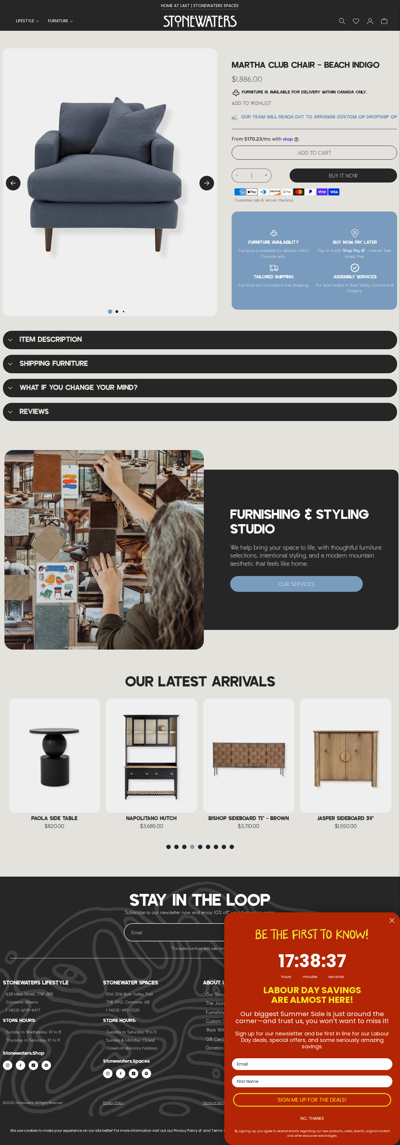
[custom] (7, 1065)
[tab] (110, 311)
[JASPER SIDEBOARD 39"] (248, 755)
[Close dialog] (392, 920)
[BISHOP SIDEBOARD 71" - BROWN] (151, 755)
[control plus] (266, 175)
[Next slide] (206, 183)
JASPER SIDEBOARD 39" (248, 818)
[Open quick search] (342, 21)
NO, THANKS (312, 1118)
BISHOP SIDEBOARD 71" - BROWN (151, 818)
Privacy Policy (113, 1102)
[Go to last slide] (13, 183)
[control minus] (237, 175)
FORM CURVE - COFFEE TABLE (346, 818)
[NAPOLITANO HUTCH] (54, 755)
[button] (168, 846)
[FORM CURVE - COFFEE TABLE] (346, 755)
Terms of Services (216, 1102)
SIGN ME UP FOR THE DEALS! (312, 1099)
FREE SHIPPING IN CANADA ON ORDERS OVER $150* (199, 8)
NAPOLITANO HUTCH (54, 818)
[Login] (356, 21)
